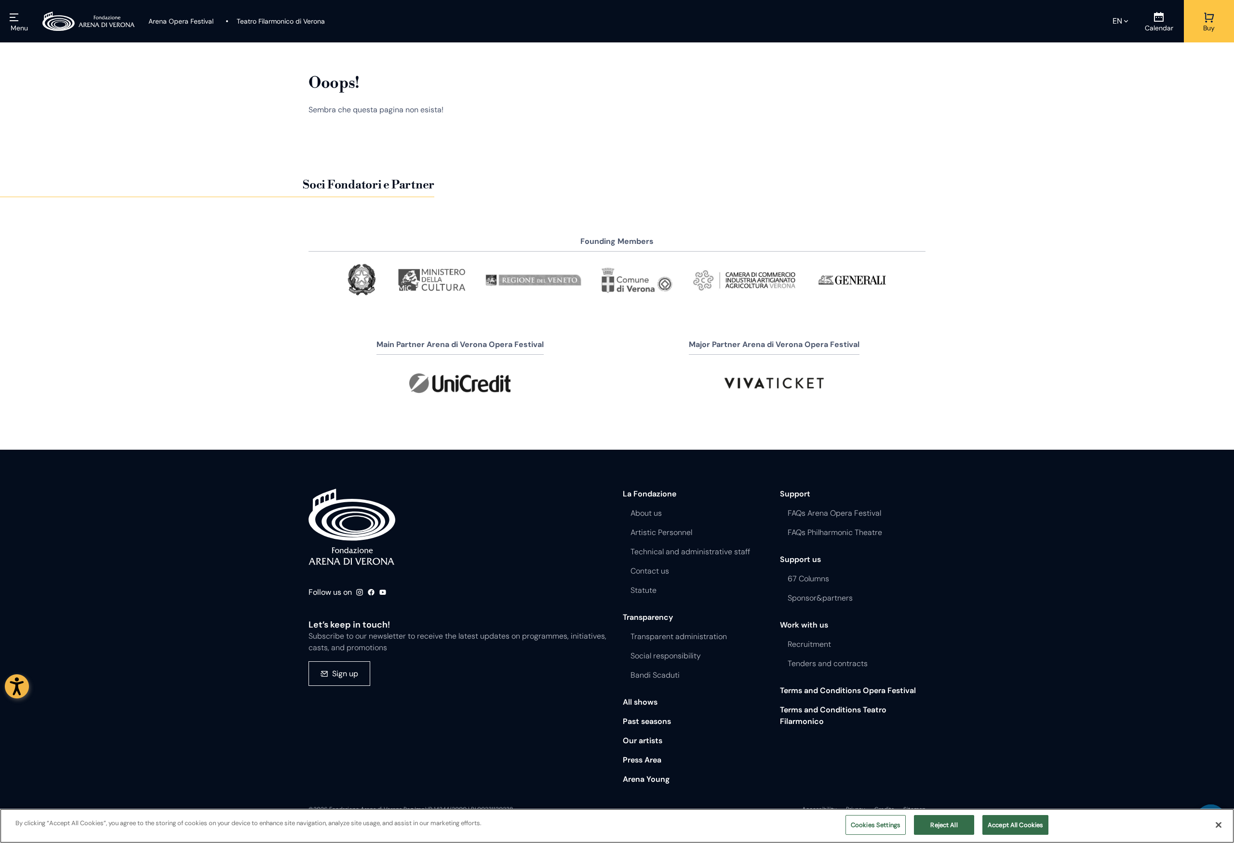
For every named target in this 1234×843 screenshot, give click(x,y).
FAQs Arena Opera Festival (834, 513)
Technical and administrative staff (690, 552)
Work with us (804, 625)
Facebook (371, 592)
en (1117, 21)
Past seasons (647, 721)
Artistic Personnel (661, 532)
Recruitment (809, 644)
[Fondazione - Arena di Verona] (88, 21)
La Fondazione (649, 494)
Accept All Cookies (1015, 825)
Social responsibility (665, 656)
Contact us (649, 571)
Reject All (943, 825)
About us (646, 513)
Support (795, 494)
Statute (643, 590)
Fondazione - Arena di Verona (351, 526)
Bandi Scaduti (655, 675)
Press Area (642, 760)
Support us (800, 559)
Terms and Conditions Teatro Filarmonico (833, 715)
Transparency (648, 617)
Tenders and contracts (828, 663)
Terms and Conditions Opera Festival (848, 690)
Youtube (383, 592)
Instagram (359, 592)
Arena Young (646, 779)
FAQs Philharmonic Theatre (835, 532)
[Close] (1218, 824)
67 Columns (808, 579)
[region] (617, 826)
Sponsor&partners (820, 598)
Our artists (642, 741)
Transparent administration (678, 636)
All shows (640, 702)
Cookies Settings (875, 825)
